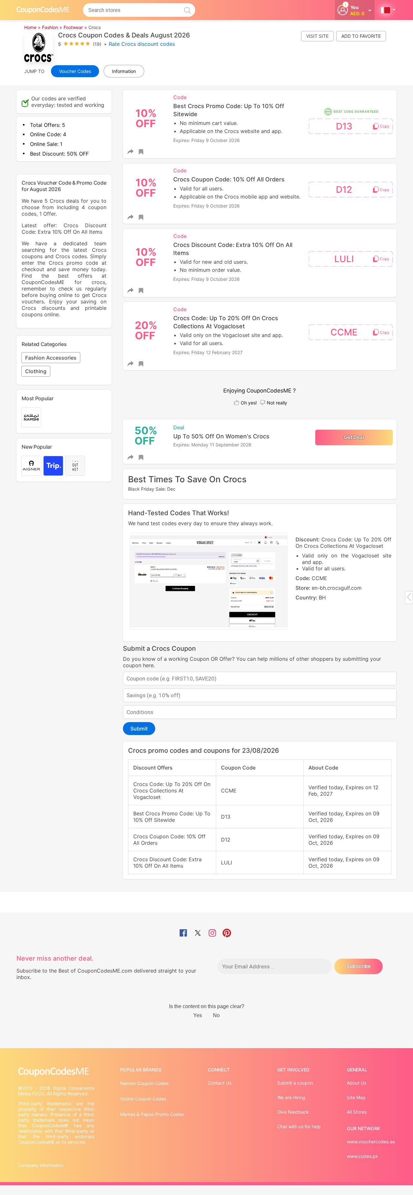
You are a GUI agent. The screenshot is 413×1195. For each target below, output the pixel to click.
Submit (139, 728)
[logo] (42, 10)
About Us (356, 1083)
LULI (344, 258)
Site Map (356, 1097)
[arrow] (409, 597)
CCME (344, 332)
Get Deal (354, 437)
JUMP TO (34, 71)
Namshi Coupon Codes (144, 1083)
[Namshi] (31, 417)
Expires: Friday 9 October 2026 (206, 140)
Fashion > (52, 27)
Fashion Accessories (50, 357)
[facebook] (183, 933)
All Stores (357, 1112)
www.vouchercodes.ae (371, 1141)
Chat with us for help (299, 1126)
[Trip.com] (53, 465)
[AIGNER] (31, 465)
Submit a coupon (295, 1083)
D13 (344, 126)
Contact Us (219, 1083)
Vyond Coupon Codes (143, 1098)
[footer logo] (57, 1072)
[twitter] (198, 933)
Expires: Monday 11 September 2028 (212, 444)
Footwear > (75, 27)
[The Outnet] (75, 465)
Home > (32, 27)
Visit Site (317, 36)
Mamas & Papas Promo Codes (152, 1114)
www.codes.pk (362, 1156)
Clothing (35, 371)
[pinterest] (227, 933)
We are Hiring (291, 1097)
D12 (344, 189)
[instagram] (212, 933)
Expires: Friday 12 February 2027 (208, 352)
